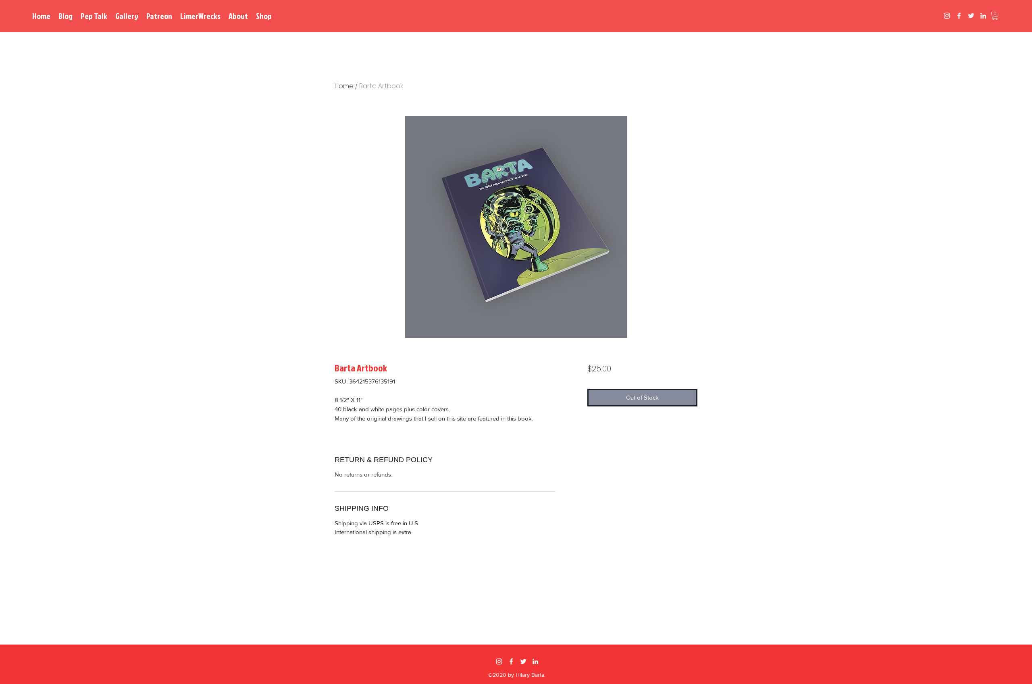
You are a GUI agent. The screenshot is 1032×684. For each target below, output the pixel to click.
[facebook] (959, 16)
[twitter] (971, 16)
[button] (995, 16)
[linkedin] (983, 16)
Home (344, 86)
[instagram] (947, 16)
